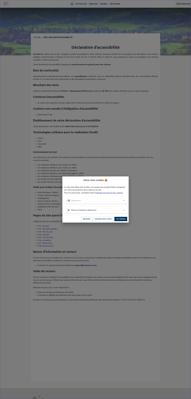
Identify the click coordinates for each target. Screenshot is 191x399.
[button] (95, 200)
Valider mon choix (103, 219)
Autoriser (120, 219)
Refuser (86, 219)
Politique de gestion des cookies (109, 193)
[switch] (67, 210)
